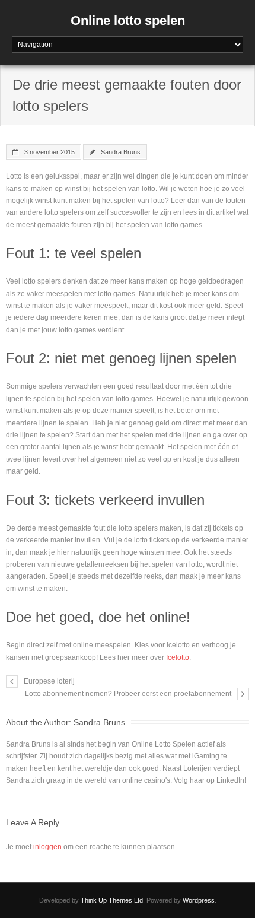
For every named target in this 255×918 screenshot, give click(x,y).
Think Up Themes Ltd (112, 900)
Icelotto (177, 657)
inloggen (47, 847)
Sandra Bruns (121, 151)
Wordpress (199, 900)
